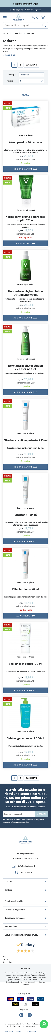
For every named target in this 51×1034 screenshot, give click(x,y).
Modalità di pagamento (15, 910)
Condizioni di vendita (14, 901)
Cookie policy (20, 1031)
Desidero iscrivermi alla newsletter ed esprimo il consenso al (23, 821)
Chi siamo (9, 881)
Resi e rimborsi (11, 926)
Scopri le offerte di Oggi (25, 3)
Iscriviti (41, 814)
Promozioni (17, 33)
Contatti (8, 890)
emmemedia (31, 1031)
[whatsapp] (44, 1024)
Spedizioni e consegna (15, 918)
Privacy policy (9, 1031)
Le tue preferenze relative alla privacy (21, 935)
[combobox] (25, 25)
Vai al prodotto (25, 243)
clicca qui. (25, 984)
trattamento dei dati (20, 822)
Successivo (31, 65)
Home (5, 33)
